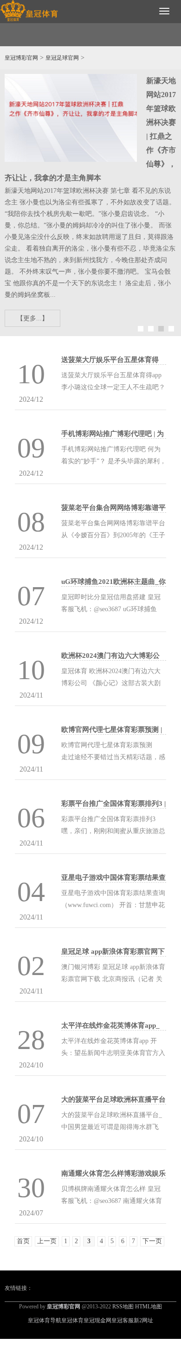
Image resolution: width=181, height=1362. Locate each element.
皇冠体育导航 (44, 1320)
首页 (23, 1241)
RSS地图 (123, 1306)
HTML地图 (148, 1306)
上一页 (47, 1241)
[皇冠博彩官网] (29, 10)
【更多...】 (32, 318)
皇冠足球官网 (62, 58)
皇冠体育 (72, 1320)
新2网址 (143, 1320)
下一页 (152, 1241)
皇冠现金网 (97, 1320)
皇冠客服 (122, 1320)
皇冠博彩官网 (21, 58)
